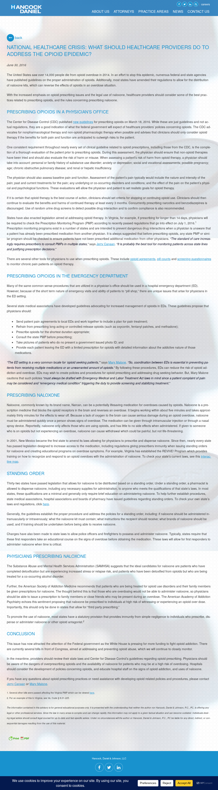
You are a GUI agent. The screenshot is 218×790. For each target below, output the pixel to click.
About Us (100, 11)
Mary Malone (117, 362)
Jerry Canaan (105, 244)
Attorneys (124, 11)
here (46, 504)
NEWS (178, 11)
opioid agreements (142, 259)
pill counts (164, 259)
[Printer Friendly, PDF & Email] (19, 738)
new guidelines (83, 122)
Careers (205, 4)
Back (18, 37)
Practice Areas (153, 11)
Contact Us (198, 11)
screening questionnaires (194, 259)
